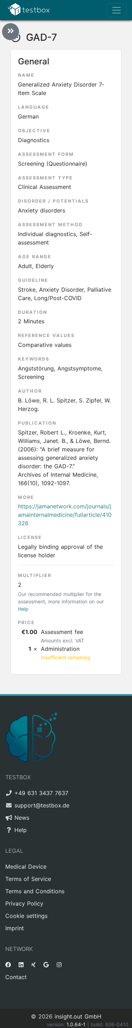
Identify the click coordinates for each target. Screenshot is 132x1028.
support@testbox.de (41, 805)
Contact (16, 977)
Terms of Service (28, 878)
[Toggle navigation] (116, 10)
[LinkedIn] (21, 964)
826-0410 (116, 1024)
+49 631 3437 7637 (41, 793)
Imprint (14, 928)
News (21, 817)
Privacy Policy (24, 903)
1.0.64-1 (77, 1024)
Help (23, 609)
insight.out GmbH (78, 1016)
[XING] (33, 964)
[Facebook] (8, 964)
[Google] (46, 964)
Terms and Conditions (34, 891)
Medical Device (25, 866)
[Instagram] (59, 964)
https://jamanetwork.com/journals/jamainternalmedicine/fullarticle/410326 (65, 515)
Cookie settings (26, 915)
